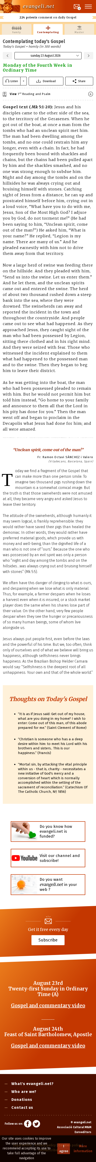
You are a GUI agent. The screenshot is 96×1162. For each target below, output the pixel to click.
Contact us (22, 1107)
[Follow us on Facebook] (27, 1124)
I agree (63, 1148)
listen (14, 81)
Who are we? (23, 1091)
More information (83, 1148)
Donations (21, 1099)
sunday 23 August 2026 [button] (46, 56)
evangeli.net (38, 6)
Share (82, 81)
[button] (88, 7)
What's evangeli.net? (32, 1083)
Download (49, 81)
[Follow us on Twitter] (36, 1124)
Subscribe (48, 939)
